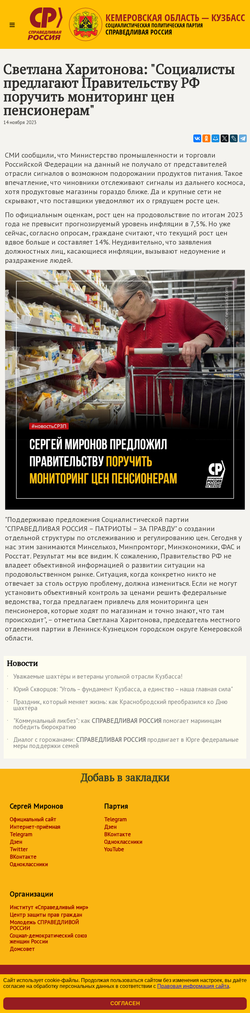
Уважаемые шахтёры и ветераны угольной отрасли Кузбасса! (95, 677)
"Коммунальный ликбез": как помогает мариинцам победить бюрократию (114, 724)
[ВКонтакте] (197, 138)
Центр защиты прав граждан (46, 915)
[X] (225, 138)
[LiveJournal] (234, 138)
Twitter (19, 849)
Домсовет (22, 949)
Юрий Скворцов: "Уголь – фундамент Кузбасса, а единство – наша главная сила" (120, 690)
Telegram (21, 834)
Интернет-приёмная (35, 827)
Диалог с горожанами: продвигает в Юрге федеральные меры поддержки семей (123, 743)
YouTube (114, 849)
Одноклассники (29, 864)
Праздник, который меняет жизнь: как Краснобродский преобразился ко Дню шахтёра (117, 705)
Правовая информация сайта (193, 986)
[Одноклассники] (206, 138)
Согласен (125, 1003)
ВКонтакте (23, 857)
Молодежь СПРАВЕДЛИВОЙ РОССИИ (44, 925)
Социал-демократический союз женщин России (48, 938)
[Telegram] (243, 138)
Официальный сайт (33, 819)
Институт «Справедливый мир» (49, 907)
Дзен (16, 842)
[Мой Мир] (215, 138)
